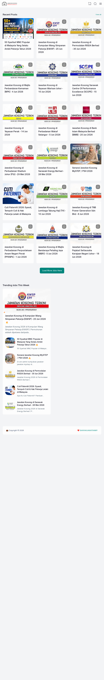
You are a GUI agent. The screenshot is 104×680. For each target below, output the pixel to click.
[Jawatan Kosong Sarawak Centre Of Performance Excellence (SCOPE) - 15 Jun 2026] (85, 81)
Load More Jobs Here (52, 270)
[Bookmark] (30, 22)
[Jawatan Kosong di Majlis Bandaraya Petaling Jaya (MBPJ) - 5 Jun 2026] (51, 243)
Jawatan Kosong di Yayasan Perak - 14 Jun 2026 (16, 131)
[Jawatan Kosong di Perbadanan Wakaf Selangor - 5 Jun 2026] (51, 124)
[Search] (95, 3)
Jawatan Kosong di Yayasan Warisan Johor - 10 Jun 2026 (50, 88)
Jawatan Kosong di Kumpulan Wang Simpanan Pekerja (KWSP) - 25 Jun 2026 (25, 317)
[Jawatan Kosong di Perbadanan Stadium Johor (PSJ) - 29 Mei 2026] (18, 163)
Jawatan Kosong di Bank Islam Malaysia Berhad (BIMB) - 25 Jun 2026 (84, 131)
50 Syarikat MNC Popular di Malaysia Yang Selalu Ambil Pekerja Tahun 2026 (18, 45)
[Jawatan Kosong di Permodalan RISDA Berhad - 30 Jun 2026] (85, 38)
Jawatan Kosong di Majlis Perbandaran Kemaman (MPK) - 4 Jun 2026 (17, 88)
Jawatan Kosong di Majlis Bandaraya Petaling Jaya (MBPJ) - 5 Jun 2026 (51, 250)
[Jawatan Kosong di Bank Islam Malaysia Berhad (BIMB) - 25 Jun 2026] (85, 124)
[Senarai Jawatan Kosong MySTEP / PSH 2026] (85, 163)
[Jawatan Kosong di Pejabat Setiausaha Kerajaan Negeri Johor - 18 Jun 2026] (85, 243)
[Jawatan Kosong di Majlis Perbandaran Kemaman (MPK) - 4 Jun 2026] (18, 81)
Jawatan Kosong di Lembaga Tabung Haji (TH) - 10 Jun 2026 (52, 210)
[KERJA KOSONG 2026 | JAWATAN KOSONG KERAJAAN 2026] (9, 4)
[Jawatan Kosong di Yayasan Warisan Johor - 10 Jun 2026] (51, 81)
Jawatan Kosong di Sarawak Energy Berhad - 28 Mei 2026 (51, 171)
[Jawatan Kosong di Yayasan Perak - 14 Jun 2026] (18, 124)
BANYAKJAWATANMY (89, 430)
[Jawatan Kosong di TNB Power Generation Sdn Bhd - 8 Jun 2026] (85, 203)
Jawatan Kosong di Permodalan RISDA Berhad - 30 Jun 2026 (85, 45)
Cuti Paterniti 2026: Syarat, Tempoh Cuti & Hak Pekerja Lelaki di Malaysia (18, 210)
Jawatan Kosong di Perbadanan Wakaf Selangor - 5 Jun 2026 (49, 131)
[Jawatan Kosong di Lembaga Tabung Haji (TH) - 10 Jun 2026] (51, 203)
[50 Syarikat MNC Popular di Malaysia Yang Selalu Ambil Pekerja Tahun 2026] (18, 38)
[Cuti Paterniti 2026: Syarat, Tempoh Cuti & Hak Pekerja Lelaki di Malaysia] (18, 203)
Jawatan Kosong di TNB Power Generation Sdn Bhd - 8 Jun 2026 (84, 210)
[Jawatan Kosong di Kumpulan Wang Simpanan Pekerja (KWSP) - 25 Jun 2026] (51, 38)
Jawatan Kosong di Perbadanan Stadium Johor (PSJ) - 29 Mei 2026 (17, 171)
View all (98, 14)
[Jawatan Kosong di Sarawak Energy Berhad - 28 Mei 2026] (51, 163)
